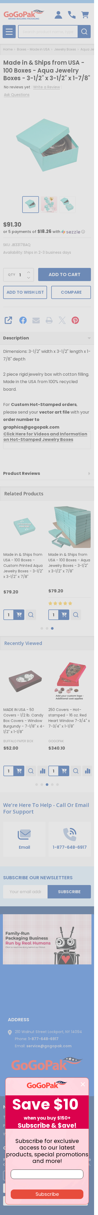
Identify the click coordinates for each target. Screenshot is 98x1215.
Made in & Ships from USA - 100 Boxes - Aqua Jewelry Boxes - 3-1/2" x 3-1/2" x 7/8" (27, 563)
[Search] (84, 31)
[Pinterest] (75, 320)
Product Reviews (21, 473)
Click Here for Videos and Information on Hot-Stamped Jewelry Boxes (45, 437)
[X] (62, 320)
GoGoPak (56, 741)
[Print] (49, 320)
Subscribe (69, 892)
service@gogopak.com (49, 1046)
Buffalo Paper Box (18, 741)
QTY (11, 274)
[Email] (36, 320)
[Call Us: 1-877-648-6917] (72, 15)
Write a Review (46, 87)
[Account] (58, 15)
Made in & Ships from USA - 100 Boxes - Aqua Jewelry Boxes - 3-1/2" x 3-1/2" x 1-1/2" (72, 563)
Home (8, 49)
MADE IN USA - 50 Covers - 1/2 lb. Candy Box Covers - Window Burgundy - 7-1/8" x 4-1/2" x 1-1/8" (23, 720)
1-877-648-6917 (43, 1038)
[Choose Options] (19, 771)
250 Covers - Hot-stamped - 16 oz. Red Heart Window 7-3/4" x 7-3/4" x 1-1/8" (69, 718)
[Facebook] (23, 320)
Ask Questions (17, 94)
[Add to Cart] (21, 614)
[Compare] (42, 771)
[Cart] (85, 15)
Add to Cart (64, 274)
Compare (71, 292)
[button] (44, 232)
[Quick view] (33, 614)
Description (16, 338)
